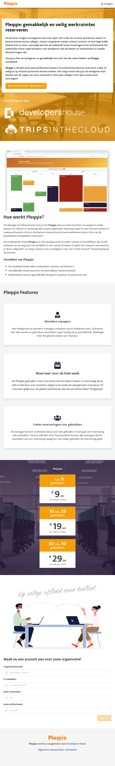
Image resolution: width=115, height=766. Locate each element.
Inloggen (108, 4)
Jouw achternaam (13, 704)
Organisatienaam (13, 667)
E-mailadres (10, 679)
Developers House (76, 744)
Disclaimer (71, 750)
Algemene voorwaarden (51, 750)
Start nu (104, 718)
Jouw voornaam (12, 692)
